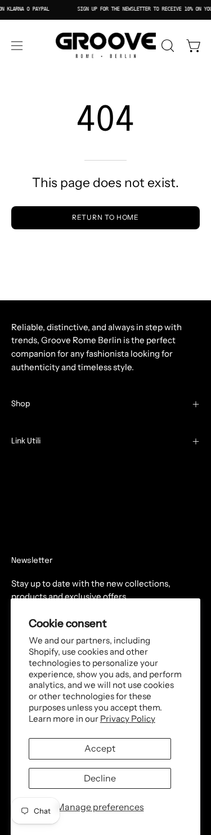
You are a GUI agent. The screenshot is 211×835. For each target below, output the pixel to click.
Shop (20, 404)
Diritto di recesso (52, 540)
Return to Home (106, 217)
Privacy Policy (127, 718)
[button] (166, 46)
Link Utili (26, 441)
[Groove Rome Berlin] (106, 45)
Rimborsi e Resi (41, 505)
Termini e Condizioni (52, 469)
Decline (100, 778)
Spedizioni (32, 487)
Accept (99, 748)
